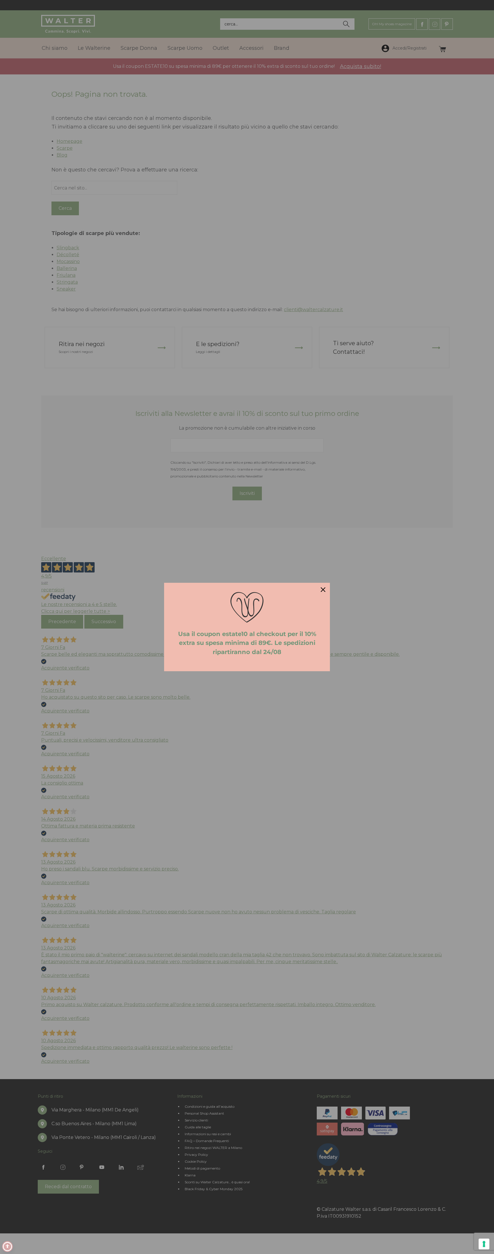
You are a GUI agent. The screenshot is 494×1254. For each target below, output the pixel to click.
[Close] (323, 590)
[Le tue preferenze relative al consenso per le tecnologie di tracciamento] (484, 1244)
